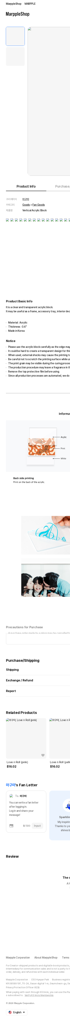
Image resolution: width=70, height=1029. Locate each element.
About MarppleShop (45, 957)
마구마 (25, 199)
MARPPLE (30, 3)
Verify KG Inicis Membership (39, 995)
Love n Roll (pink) (17, 762)
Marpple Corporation (18, 957)
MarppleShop (13, 3)
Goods (26, 204)
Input (37, 825)
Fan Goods (38, 204)
